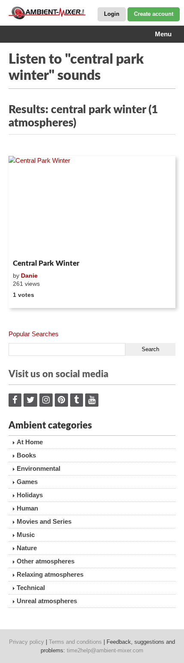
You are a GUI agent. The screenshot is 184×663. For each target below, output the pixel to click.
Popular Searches (34, 333)
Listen (29, 245)
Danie (29, 275)
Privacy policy (26, 642)
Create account (153, 14)
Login (111, 14)
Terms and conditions (75, 642)
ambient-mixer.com (51, 13)
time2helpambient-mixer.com (105, 650)
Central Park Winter (46, 263)
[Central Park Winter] (92, 206)
